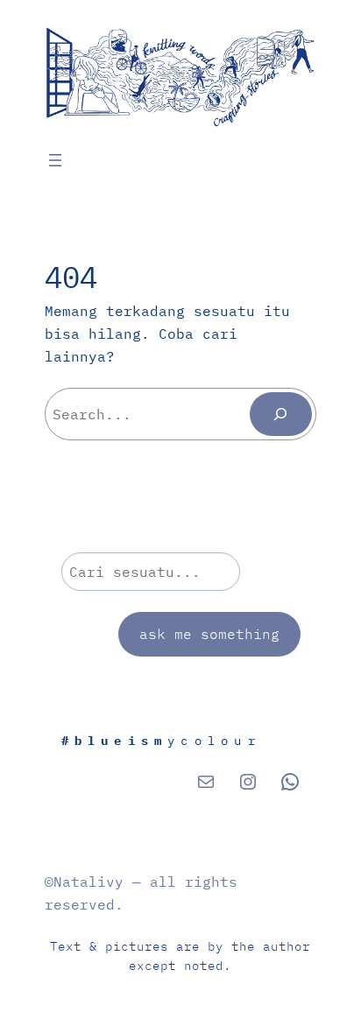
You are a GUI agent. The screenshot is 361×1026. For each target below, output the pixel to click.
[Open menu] (55, 160)
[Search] (281, 414)
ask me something (209, 633)
